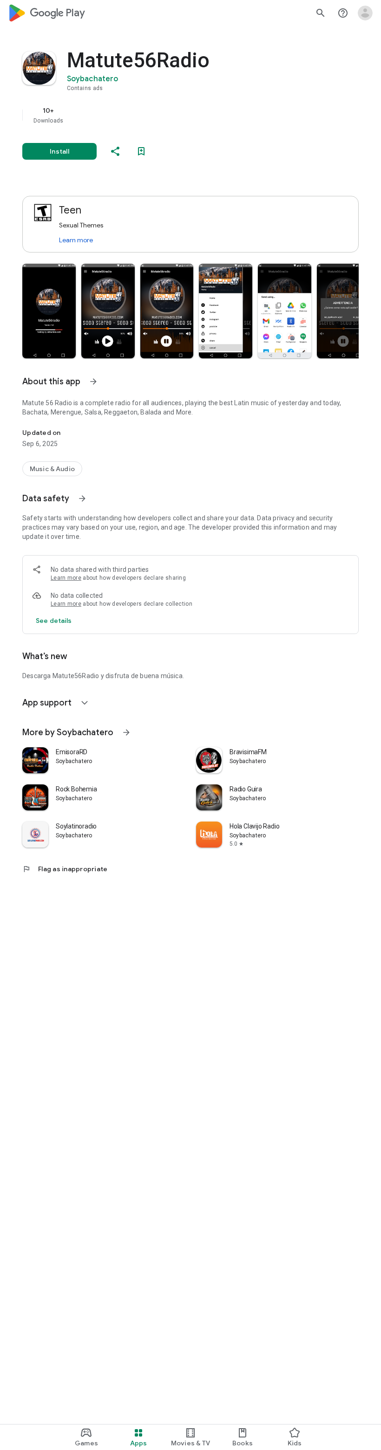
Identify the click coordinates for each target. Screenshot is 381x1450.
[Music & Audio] (52, 469)
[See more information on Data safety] (82, 498)
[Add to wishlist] (141, 151)
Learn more (76, 240)
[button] (49, 311)
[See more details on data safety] (54, 620)
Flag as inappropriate (64, 869)
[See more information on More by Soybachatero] (126, 732)
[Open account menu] (365, 13)
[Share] (115, 151)
